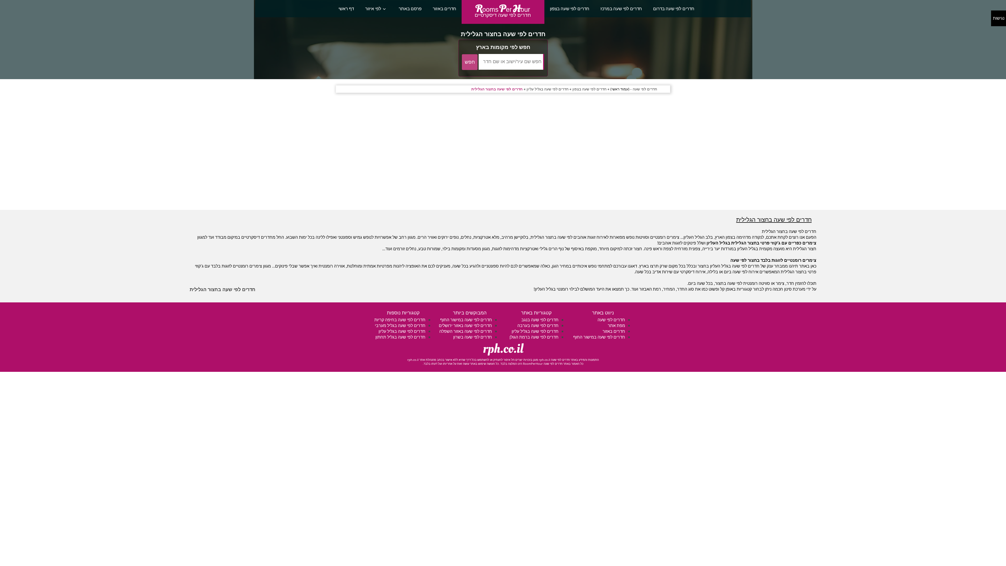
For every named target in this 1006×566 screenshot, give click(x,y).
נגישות (998, 18)
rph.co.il (503, 349)
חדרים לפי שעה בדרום (673, 9)
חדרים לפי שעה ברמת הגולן (534, 337)
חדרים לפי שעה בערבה (538, 325)
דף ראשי (346, 9)
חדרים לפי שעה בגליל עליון (535, 331)
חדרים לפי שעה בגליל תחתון (400, 337)
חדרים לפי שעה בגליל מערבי (400, 325)
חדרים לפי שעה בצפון (569, 9)
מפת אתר (616, 325)
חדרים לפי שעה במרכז (621, 9)
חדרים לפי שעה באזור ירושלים (465, 325)
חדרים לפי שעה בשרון (472, 337)
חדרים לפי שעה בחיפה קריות (399, 320)
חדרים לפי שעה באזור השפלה (465, 331)
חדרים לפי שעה (611, 320)
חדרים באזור (444, 9)
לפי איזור (373, 9)
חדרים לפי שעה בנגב (540, 320)
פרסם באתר (410, 9)
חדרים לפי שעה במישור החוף (599, 337)
